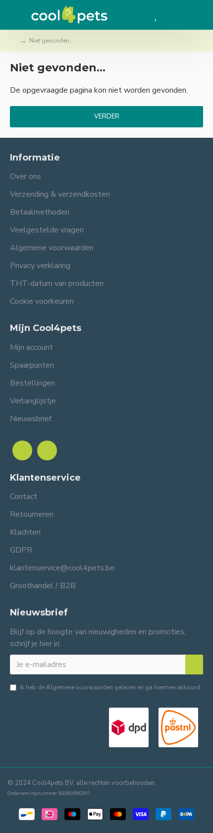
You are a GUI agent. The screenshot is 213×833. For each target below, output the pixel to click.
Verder (106, 116)
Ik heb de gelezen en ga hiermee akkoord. (111, 687)
